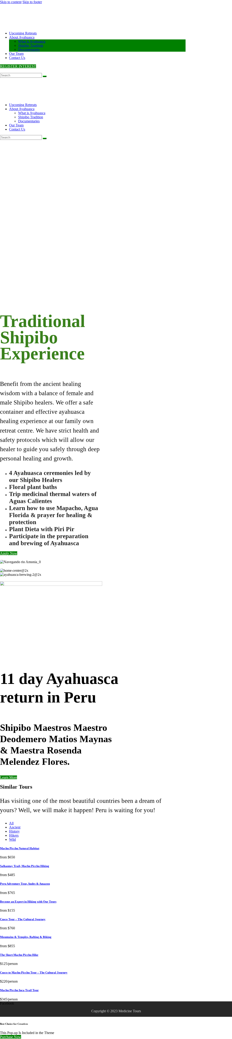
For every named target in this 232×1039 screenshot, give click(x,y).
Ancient (14, 827)
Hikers (14, 835)
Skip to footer (32, 2)
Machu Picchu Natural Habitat (19, 848)
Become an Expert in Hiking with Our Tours (28, 901)
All (11, 823)
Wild (12, 839)
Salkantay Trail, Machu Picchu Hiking (24, 866)
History (14, 831)
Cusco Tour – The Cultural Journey (23, 919)
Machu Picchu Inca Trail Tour (19, 990)
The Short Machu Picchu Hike (19, 955)
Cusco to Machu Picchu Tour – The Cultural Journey (34, 972)
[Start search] (44, 76)
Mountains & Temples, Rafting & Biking (25, 937)
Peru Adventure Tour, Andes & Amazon (25, 883)
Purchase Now (10, 1037)
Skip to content (11, 2)
